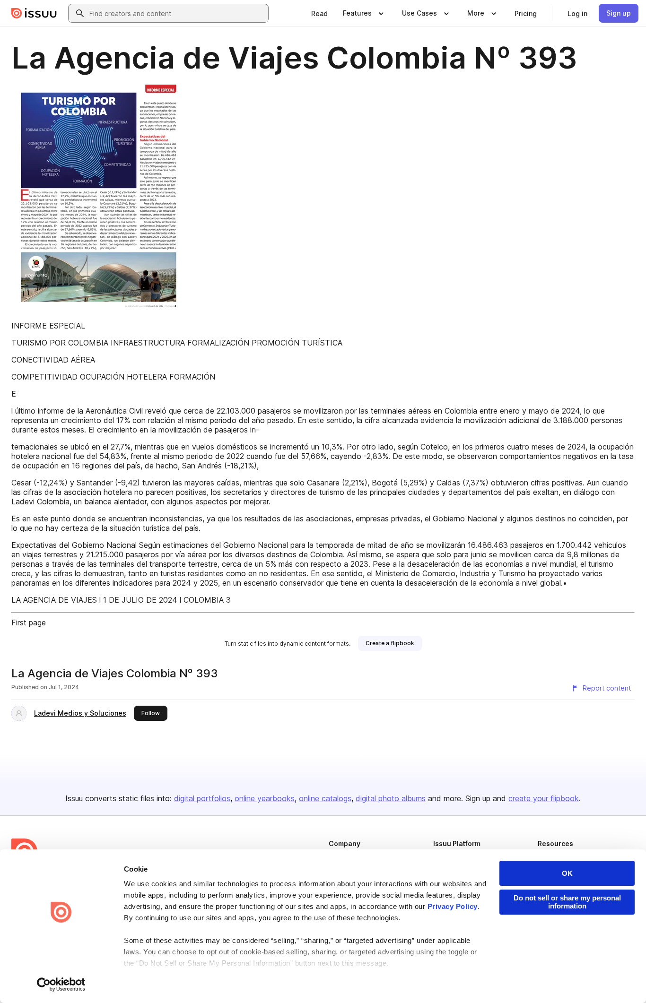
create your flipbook (543, 798)
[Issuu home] (34, 13)
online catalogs (325, 798)
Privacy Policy (453, 906)
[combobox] (176, 13)
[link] (319, 13)
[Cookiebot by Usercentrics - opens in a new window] (61, 984)
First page (28, 622)
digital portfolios (202, 798)
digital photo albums (391, 798)
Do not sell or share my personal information (567, 902)
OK (567, 873)
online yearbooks (265, 798)
